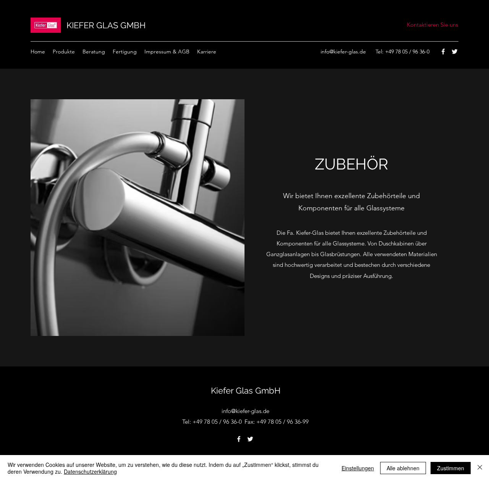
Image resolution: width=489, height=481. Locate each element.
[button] (206, 51)
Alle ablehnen (403, 468)
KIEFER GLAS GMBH (106, 25)
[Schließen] (479, 468)
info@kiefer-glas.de (343, 51)
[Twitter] (454, 51)
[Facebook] (443, 51)
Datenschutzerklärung (90, 471)
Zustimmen (450, 468)
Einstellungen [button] (358, 468)
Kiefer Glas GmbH (245, 390)
